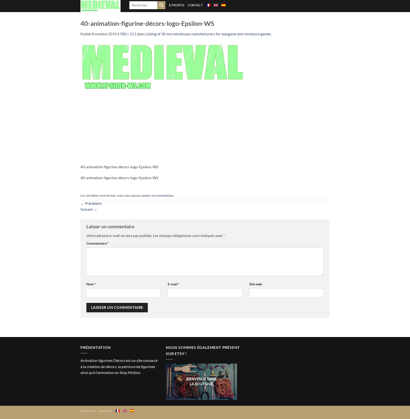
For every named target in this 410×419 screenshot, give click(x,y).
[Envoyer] (161, 5)
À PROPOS (176, 5)
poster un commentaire (157, 195)
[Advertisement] (205, 128)
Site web (255, 284)
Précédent (91, 203)
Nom (91, 284)
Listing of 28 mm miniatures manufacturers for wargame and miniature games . (208, 34)
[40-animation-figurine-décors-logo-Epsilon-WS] (163, 67)
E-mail (173, 284)
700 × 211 (128, 34)
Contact (195, 5)
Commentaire (97, 243)
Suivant (88, 209)
